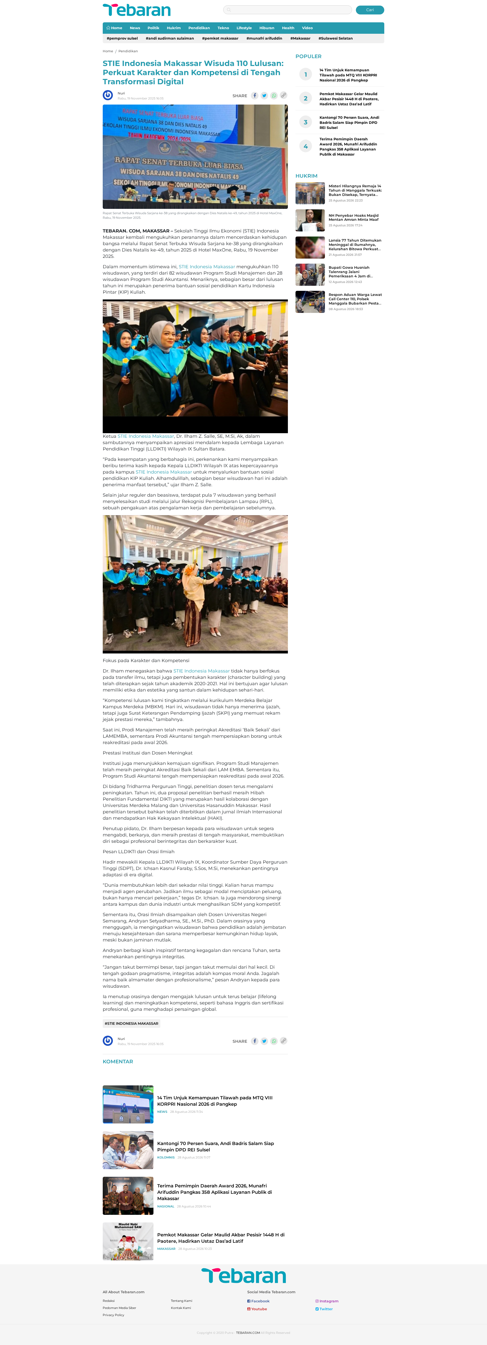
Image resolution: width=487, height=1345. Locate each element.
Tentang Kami (181, 1301)
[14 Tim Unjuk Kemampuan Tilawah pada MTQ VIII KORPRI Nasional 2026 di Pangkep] (128, 1104)
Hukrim (174, 28)
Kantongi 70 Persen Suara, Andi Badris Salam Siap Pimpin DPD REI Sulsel (349, 122)
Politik (153, 28)
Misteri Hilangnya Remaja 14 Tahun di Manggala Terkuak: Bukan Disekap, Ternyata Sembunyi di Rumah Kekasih (356, 192)
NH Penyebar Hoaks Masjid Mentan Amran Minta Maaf (354, 217)
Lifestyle (244, 28)
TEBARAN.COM (248, 1333)
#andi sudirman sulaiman (170, 38)
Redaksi (109, 1301)
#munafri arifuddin (264, 38)
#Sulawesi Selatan (336, 38)
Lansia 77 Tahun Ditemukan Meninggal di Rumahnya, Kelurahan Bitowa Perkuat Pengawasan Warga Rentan (355, 246)
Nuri (121, 93)
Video (307, 28)
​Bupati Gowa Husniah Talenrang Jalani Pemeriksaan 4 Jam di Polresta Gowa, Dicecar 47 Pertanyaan (353, 276)
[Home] (136, 9)
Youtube (258, 1309)
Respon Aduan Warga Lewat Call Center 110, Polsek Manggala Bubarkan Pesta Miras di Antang (355, 301)
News (135, 28)
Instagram (329, 1301)
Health (288, 28)
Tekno (223, 28)
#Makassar (300, 38)
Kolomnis (166, 1157)
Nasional (165, 1206)
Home (116, 28)
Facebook (260, 1301)
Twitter (326, 1309)
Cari (370, 9)
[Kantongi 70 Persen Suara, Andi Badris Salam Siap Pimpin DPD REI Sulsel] (128, 1149)
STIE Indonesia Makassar (207, 267)
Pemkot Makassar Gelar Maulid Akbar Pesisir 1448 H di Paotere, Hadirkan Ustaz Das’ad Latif (349, 99)
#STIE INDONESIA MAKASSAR (131, 1023)
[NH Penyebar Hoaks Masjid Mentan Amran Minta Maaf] (310, 220)
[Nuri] (108, 95)
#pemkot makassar (220, 38)
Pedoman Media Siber (119, 1308)
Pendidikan (199, 28)
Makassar (166, 1249)
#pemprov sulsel (122, 38)
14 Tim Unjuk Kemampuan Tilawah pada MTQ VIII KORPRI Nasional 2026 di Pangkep (348, 75)
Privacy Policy (113, 1315)
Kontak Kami (181, 1308)
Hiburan (266, 28)
